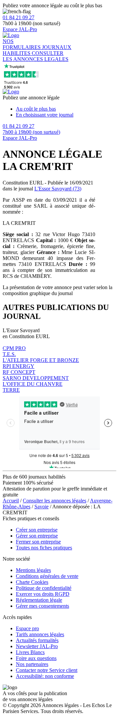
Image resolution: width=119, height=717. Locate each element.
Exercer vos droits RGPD (42, 594)
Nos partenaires (32, 664)
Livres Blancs (30, 652)
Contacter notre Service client (46, 670)
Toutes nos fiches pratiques (44, 547)
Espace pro (27, 628)
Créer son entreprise (37, 530)
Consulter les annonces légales (54, 500)
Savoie (41, 506)
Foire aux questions (36, 658)
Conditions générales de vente (47, 576)
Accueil (11, 500)
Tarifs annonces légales (40, 634)
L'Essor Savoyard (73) (57, 188)
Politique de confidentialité (43, 588)
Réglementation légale (39, 600)
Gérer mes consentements (42, 606)
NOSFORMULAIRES (22, 44)
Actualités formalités (37, 640)
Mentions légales (33, 570)
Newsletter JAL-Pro (37, 646)
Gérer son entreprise (37, 535)
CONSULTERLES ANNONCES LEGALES (35, 56)
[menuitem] (66, 109)
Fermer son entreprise (38, 541)
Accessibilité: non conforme (45, 676)
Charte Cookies (32, 582)
